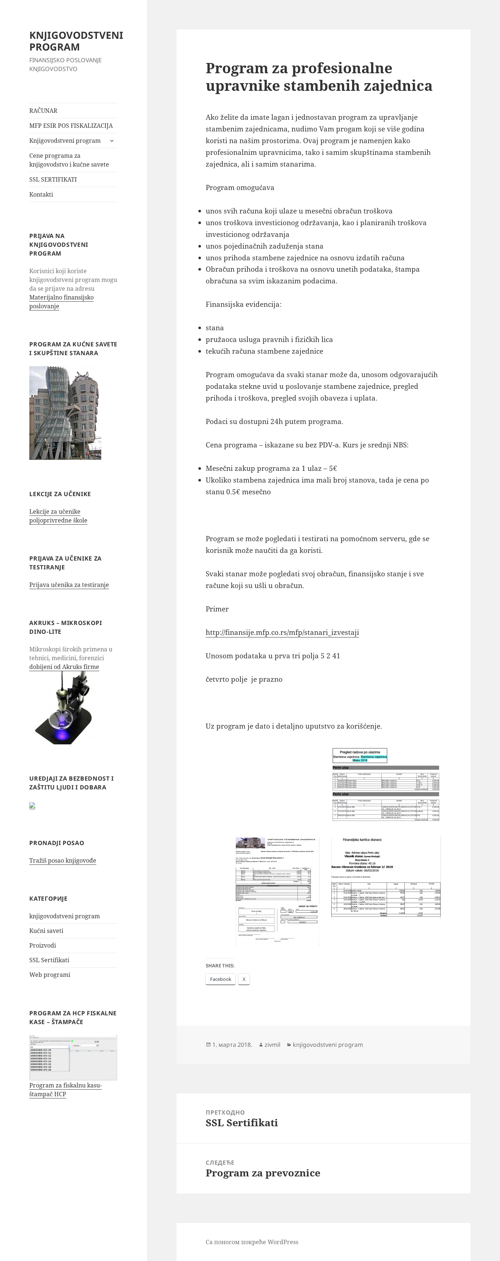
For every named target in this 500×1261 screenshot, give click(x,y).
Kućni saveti (46, 931)
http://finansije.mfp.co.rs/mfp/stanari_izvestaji (282, 632)
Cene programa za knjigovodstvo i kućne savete (69, 160)
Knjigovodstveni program (65, 141)
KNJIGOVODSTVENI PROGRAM (76, 40)
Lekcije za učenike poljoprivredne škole (58, 515)
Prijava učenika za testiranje (69, 585)
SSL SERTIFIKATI (53, 179)
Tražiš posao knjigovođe (62, 860)
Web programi (49, 975)
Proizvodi (42, 945)
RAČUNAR (43, 111)
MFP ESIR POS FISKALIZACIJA (71, 126)
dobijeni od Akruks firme (64, 667)
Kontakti (41, 194)
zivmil (272, 1045)
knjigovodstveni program (64, 916)
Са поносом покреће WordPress (252, 1242)
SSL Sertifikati (49, 960)
